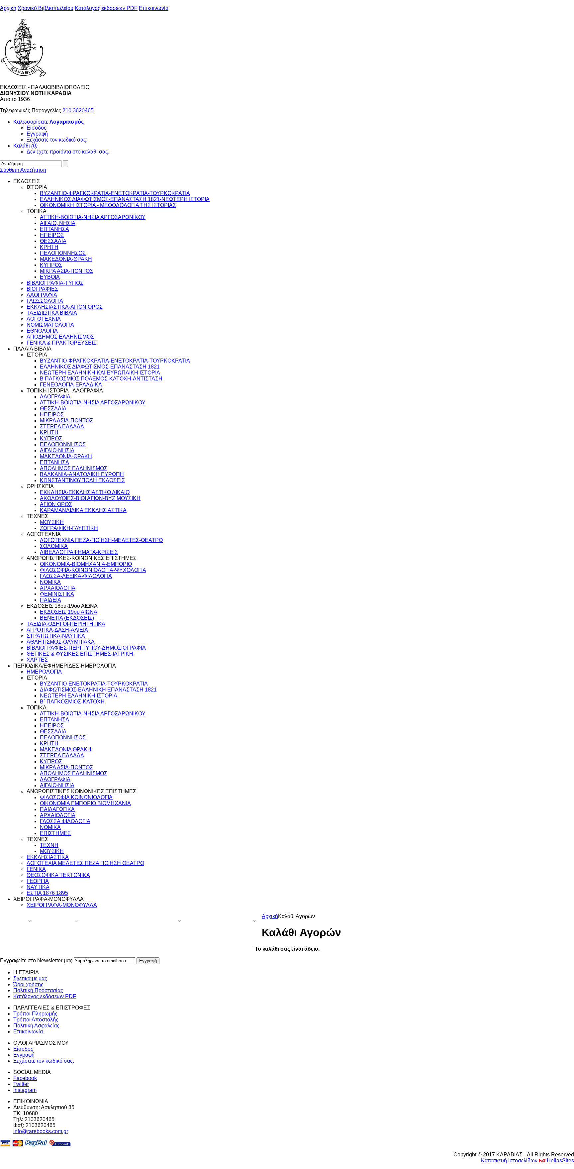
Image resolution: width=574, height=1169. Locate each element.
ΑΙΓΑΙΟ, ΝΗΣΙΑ (57, 223)
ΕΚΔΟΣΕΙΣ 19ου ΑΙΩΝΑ (68, 612)
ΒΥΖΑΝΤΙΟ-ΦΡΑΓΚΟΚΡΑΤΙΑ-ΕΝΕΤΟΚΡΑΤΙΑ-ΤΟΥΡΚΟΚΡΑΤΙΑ (115, 193)
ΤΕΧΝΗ (49, 845)
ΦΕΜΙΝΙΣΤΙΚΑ (57, 594)
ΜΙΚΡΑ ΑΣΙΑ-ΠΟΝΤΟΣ (66, 271)
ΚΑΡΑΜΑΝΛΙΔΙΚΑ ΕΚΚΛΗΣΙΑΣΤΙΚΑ (83, 510)
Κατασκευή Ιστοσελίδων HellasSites (527, 1160)
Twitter (21, 1084)
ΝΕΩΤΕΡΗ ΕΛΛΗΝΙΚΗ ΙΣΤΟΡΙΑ (78, 695)
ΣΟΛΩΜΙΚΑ (54, 546)
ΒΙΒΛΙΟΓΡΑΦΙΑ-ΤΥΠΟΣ (55, 283)
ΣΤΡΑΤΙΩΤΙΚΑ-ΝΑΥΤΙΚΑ (56, 636)
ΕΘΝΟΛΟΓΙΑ (42, 331)
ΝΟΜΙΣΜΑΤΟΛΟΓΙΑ (50, 325)
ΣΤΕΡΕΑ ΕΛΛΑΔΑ (62, 426)
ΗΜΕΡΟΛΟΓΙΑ (44, 672)
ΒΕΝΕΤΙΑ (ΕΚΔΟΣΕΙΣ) (67, 618)
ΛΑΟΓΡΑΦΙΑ (42, 295)
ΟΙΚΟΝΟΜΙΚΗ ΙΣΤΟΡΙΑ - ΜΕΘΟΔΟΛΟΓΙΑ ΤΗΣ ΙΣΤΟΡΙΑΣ (108, 205)
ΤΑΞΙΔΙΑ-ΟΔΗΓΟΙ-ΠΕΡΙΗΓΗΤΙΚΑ (66, 624)
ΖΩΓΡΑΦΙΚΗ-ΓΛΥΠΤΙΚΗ (69, 528)
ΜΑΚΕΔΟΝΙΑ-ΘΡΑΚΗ (66, 259)
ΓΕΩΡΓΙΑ (38, 881)
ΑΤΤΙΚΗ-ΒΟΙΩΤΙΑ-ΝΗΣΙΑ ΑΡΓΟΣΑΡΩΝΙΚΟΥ (92, 217)
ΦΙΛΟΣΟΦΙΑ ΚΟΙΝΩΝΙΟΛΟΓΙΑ (76, 797)
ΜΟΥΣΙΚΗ (52, 522)
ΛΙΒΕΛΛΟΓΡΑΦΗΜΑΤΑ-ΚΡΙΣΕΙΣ (79, 552)
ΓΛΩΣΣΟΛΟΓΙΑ (45, 301)
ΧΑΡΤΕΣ (37, 660)
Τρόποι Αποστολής (35, 1019)
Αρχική (8, 8)
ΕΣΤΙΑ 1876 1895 (47, 893)
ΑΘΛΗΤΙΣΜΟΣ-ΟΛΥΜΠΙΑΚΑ (61, 642)
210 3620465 (78, 110)
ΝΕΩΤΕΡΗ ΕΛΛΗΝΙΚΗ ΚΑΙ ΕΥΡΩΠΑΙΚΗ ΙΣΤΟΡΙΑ (100, 372)
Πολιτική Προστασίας (38, 990)
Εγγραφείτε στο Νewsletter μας (36, 960)
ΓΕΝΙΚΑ (36, 869)
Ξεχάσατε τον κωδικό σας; (57, 140)
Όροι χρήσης (28, 984)
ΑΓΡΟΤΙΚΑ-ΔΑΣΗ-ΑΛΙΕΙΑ (57, 630)
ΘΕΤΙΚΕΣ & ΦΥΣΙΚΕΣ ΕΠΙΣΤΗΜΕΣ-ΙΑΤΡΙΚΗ (80, 654)
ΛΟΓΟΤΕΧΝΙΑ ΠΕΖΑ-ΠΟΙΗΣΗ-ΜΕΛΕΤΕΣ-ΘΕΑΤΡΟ (101, 540)
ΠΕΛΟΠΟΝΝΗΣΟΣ (63, 253)
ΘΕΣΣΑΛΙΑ (53, 241)
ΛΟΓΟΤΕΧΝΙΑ (44, 319)
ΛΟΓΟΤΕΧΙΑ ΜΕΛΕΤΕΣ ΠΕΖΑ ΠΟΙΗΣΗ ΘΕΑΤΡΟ (85, 863)
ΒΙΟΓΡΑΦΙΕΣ (42, 289)
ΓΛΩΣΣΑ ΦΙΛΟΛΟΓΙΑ (65, 821)
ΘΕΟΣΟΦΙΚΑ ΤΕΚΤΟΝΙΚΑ (58, 875)
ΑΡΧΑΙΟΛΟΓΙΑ (57, 588)
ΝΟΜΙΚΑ (50, 582)
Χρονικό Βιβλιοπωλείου (45, 8)
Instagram (25, 1090)
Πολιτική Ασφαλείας (36, 1025)
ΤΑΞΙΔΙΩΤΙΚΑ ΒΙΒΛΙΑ (52, 313)
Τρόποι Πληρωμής (35, 1013)
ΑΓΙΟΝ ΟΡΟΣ (56, 504)
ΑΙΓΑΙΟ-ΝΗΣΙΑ (57, 450)
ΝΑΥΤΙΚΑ (38, 887)
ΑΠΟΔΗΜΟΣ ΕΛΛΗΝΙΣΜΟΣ (60, 337)
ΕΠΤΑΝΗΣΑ (54, 229)
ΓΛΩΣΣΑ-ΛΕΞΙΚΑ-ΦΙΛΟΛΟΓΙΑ (76, 576)
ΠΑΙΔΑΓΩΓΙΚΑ (57, 809)
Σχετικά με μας (30, 978)
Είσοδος (37, 128)
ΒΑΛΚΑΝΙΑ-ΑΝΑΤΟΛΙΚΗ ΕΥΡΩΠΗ (82, 474)
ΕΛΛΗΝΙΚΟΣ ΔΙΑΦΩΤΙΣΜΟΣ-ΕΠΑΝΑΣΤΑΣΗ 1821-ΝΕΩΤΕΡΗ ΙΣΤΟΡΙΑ (125, 199)
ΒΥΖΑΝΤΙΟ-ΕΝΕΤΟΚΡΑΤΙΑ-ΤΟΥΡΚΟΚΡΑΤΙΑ (94, 684)
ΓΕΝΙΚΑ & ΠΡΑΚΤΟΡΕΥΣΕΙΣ (61, 343)
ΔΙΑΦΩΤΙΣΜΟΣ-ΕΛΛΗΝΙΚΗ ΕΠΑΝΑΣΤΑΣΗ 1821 (98, 689)
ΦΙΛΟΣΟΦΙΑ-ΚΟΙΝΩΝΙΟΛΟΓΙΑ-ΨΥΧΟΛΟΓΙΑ (93, 570)
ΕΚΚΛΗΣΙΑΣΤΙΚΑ (48, 857)
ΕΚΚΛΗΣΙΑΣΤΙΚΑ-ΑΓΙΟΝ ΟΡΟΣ (65, 307)
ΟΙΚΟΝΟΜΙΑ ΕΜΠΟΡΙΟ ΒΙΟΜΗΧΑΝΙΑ (85, 803)
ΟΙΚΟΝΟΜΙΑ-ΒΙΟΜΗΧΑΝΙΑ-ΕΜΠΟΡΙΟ (86, 564)
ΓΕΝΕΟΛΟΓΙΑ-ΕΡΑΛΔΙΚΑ (71, 384)
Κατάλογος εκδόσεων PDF (106, 8)
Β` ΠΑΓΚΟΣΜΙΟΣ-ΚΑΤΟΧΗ (72, 701)
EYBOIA (50, 277)
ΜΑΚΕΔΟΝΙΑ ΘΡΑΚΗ (65, 749)
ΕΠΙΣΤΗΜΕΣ (55, 833)
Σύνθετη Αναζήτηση (23, 170)
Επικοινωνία (153, 8)
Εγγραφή (37, 134)
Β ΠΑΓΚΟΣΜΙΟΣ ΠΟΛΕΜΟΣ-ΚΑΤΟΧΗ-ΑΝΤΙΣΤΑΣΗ (101, 378)
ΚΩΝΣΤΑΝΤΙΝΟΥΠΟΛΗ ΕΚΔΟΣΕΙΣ (82, 480)
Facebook (25, 1078)
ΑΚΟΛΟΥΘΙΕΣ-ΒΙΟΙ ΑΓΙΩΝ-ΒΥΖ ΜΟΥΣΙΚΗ (90, 498)
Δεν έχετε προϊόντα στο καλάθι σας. (68, 152)
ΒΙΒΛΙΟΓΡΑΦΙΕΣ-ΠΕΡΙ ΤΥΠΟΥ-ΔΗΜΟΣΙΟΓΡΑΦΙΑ (86, 648)
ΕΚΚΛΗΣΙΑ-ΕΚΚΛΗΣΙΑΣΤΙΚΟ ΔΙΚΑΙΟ (85, 492)
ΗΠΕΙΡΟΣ (52, 235)
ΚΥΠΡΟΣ (51, 265)
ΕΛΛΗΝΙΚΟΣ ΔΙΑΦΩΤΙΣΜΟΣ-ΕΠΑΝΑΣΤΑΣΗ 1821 (100, 367)
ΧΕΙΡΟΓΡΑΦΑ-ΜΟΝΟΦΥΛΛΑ (62, 905)
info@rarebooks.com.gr (40, 1131)
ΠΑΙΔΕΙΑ (50, 600)
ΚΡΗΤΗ (49, 247)
